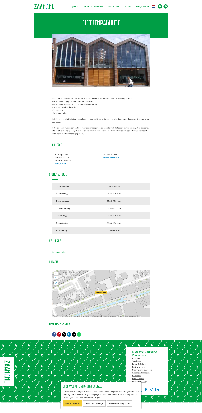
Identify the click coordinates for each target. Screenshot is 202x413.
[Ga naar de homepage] (49, 6)
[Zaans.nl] (7, 371)
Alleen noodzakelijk (94, 403)
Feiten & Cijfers (139, 364)
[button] (101, 293)
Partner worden (139, 367)
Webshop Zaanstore (141, 373)
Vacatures (136, 361)
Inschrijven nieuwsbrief (142, 370)
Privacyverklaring (139, 381)
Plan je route (60, 163)
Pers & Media (138, 379)
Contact (135, 384)
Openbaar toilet (59, 252)
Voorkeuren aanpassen (119, 403)
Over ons (136, 358)
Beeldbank (136, 376)
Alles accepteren (72, 403)
